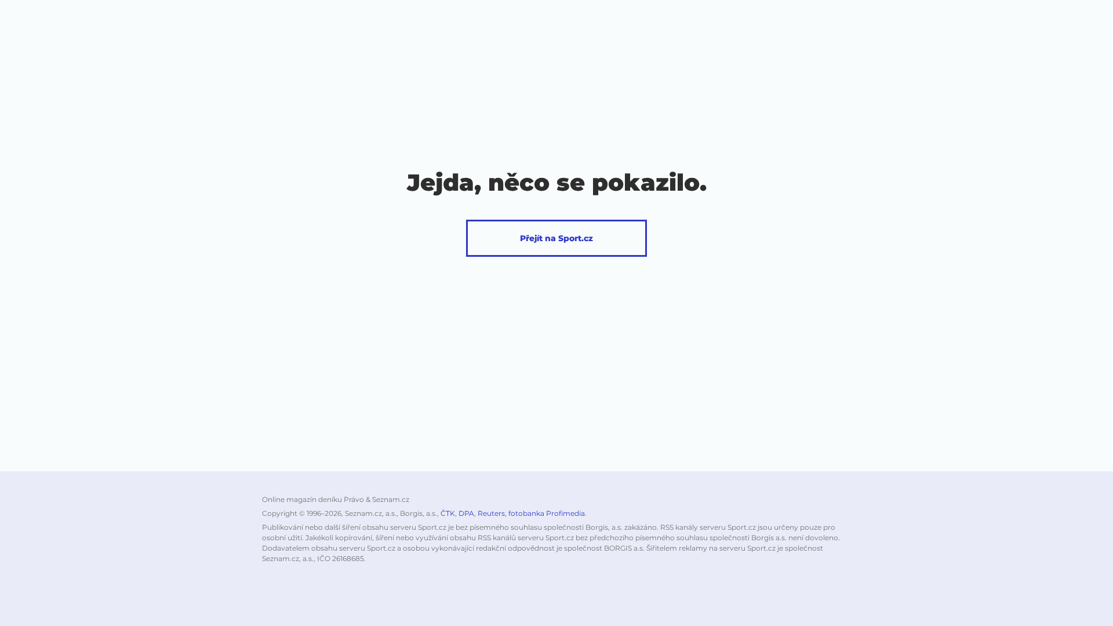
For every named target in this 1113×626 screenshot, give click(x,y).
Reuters (491, 513)
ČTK (448, 513)
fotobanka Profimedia (546, 513)
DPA (466, 513)
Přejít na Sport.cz (556, 238)
